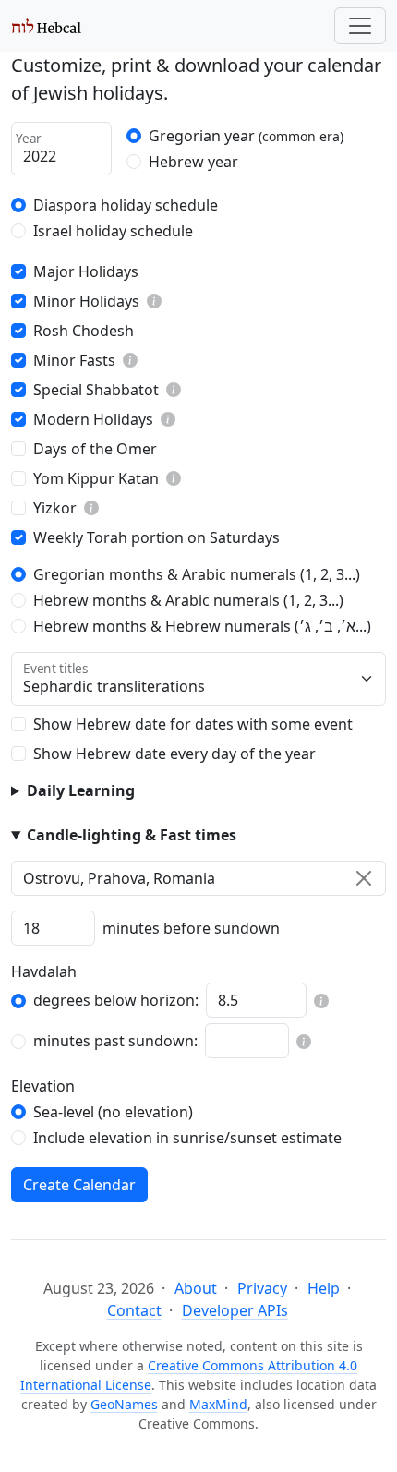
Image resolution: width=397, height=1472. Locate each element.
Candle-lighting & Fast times (131, 835)
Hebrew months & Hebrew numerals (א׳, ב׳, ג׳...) (202, 626)
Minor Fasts (74, 360)
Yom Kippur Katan (96, 478)
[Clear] (364, 878)
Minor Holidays (86, 301)
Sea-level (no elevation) (113, 1112)
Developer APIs (235, 1310)
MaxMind (218, 1404)
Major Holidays (85, 271)
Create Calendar (79, 1185)
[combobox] (198, 878)
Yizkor (55, 508)
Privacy (262, 1288)
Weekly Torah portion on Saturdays (156, 537)
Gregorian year (246, 136)
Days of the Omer (95, 449)
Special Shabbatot (96, 390)
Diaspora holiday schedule (125, 205)
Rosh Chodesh (83, 330)
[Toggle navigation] (360, 25)
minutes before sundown (191, 928)
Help (323, 1288)
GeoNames (124, 1404)
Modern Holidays (93, 419)
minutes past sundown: (115, 1041)
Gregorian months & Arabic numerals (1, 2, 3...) (196, 574)
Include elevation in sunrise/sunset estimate (187, 1138)
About (195, 1288)
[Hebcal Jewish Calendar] (46, 25)
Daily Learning (81, 790)
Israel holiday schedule (113, 231)
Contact (134, 1310)
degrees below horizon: (115, 1000)
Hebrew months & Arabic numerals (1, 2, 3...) (188, 600)
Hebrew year (193, 161)
